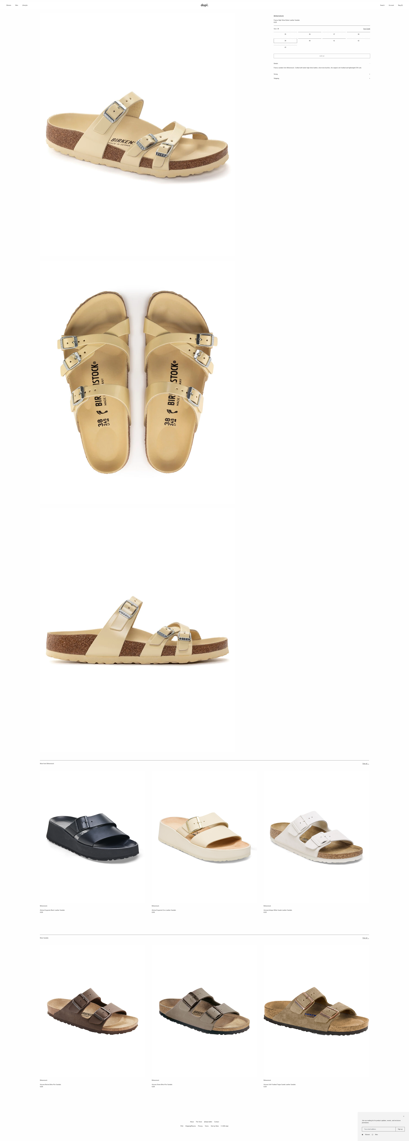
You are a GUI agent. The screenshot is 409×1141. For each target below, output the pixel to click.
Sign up (400, 1129)
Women (367, 1134)
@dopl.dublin (208, 1122)
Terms (207, 1126)
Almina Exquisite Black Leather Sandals (52, 910)
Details (276, 63)
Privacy (200, 1126)
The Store (199, 1122)
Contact (216, 1122)
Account (391, 5)
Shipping (276, 78)
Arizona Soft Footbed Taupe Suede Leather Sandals (280, 1084)
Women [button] (8, 5)
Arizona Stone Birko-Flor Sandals (162, 1084)
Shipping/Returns (190, 1126)
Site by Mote (215, 1126)
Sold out (321, 56)
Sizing (276, 74)
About (192, 1122)
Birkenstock (43, 906)
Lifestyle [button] (24, 5)
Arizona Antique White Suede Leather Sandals (278, 910)
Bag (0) (400, 5)
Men (376, 1134)
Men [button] (16, 5)
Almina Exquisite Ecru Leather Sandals (164, 910)
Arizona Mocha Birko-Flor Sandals (50, 1084)
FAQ (181, 1126)
